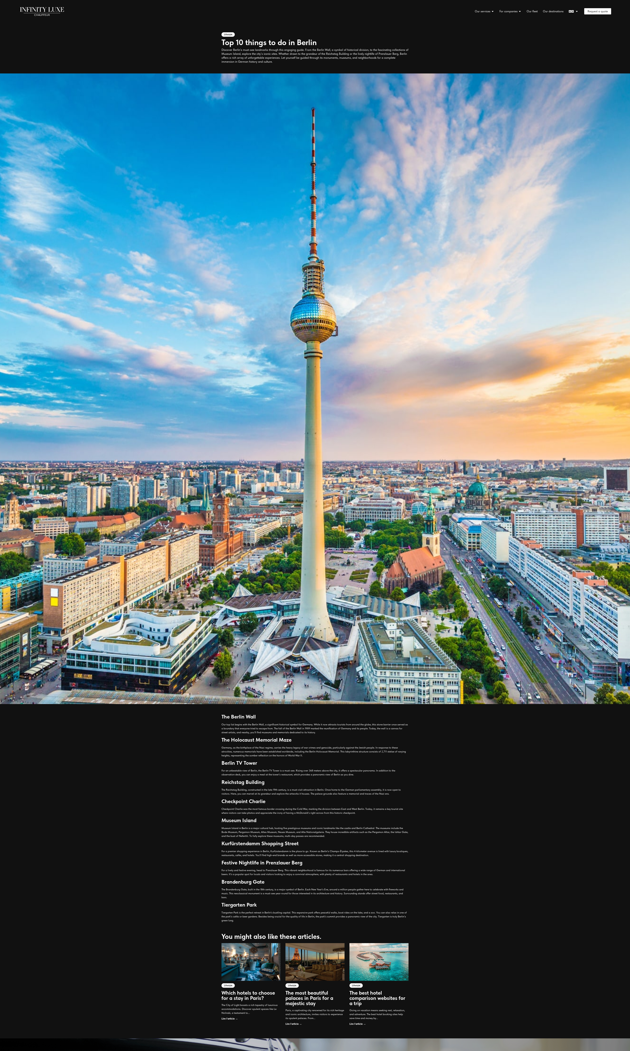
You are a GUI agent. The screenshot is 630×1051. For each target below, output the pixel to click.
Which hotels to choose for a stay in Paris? (248, 995)
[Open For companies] (519, 11)
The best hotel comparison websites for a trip (377, 998)
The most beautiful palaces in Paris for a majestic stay (309, 998)
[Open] (576, 11)
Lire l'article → (229, 1018)
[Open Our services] (492, 11)
